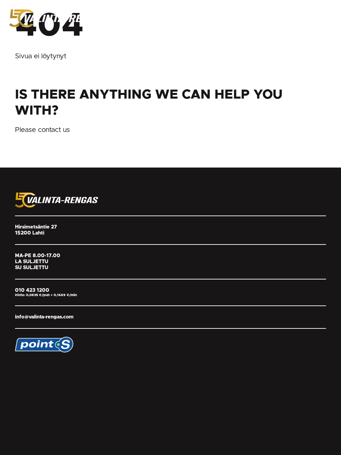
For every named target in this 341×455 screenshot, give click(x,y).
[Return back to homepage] (59, 18)
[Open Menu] (324, 17)
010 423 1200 (32, 290)
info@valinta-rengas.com (44, 316)
